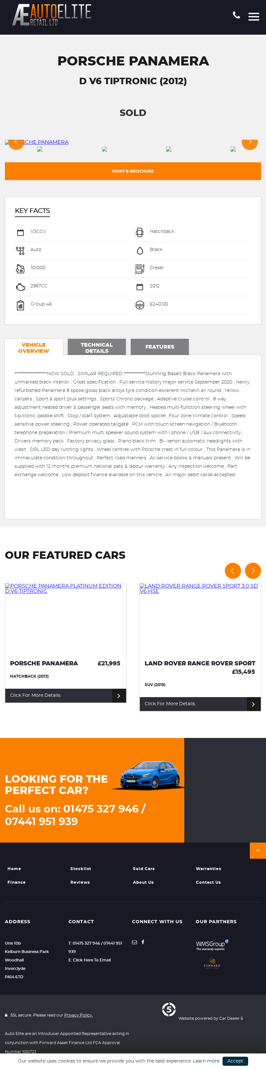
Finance (16, 882)
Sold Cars (144, 869)
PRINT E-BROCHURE (133, 171)
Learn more (206, 1061)
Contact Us (208, 882)
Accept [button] (235, 1061)
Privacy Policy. (78, 1015)
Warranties (208, 869)
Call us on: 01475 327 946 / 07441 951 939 (75, 815)
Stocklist (80, 869)
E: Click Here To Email (89, 960)
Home (14, 869)
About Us (143, 882)
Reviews (80, 882)
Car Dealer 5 (231, 1018)
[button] (258, 851)
